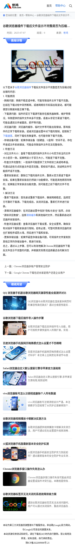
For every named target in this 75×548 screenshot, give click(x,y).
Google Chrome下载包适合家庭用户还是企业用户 (39, 273)
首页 (49, 5)
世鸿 (65, 33)
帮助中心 (29, 15)
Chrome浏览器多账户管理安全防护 (32, 266)
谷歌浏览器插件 (23, 87)
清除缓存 (31, 215)
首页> (22, 15)
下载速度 (7, 136)
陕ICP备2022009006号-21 (38, 543)
